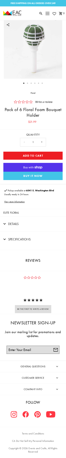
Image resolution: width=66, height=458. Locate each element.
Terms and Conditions (33, 433)
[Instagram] (14, 414)
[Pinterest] (37, 414)
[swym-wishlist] (54, 13)
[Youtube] (50, 414)
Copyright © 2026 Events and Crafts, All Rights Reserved (33, 450)
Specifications (19, 239)
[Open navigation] (47, 13)
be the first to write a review (33, 309)
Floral (33, 92)
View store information (14, 201)
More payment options (33, 176)
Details (13, 224)
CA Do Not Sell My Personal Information (33, 441)
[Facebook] (25, 414)
